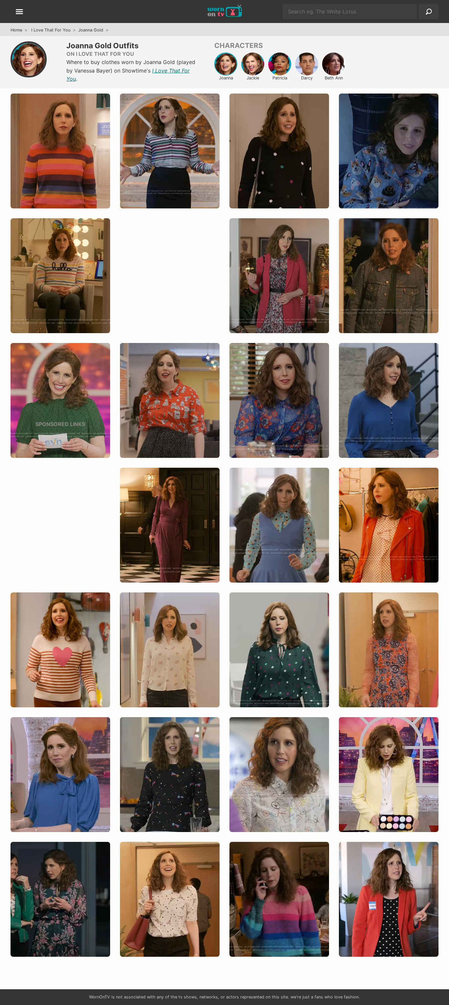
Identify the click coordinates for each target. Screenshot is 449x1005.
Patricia (279, 77)
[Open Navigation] (19, 12)
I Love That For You (50, 30)
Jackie (253, 77)
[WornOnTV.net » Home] (224, 11)
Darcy (307, 77)
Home (16, 30)
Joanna (226, 77)
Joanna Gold (90, 30)
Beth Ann (334, 77)
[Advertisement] (169, 282)
